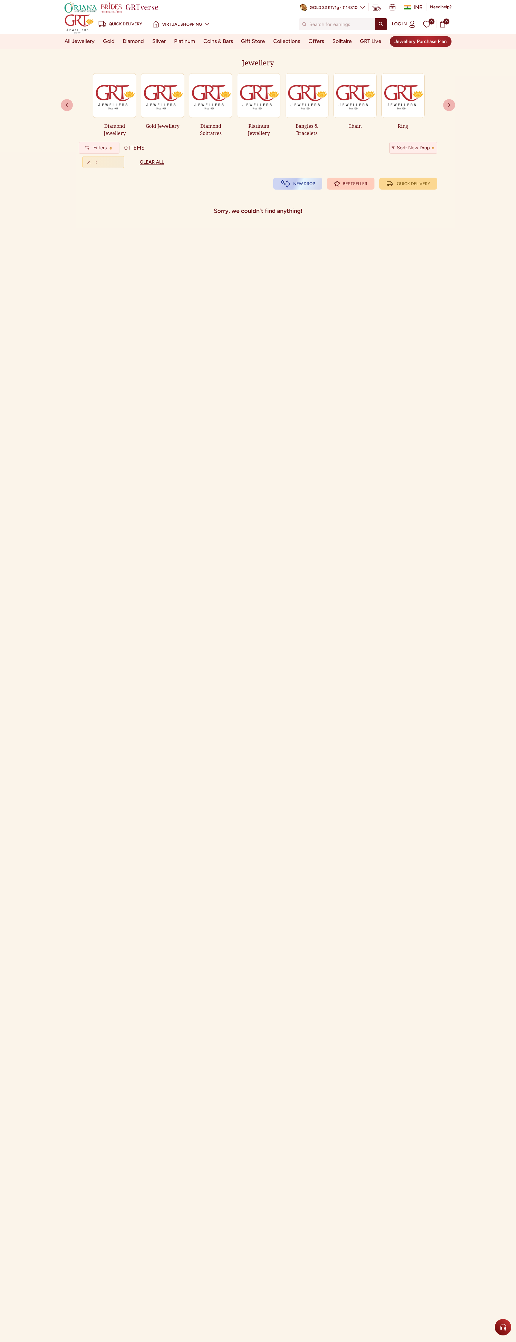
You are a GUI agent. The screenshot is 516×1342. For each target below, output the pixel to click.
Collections (286, 41)
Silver (159, 41)
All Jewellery (79, 41)
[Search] (381, 24)
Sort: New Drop (413, 147)
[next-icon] (67, 105)
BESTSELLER (355, 183)
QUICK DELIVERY (413, 183)
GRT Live (370, 41)
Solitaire (342, 41)
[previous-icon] (449, 105)
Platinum (184, 41)
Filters (100, 147)
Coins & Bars (218, 41)
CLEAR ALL (152, 162)
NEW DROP (304, 183)
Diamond (133, 41)
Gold (109, 41)
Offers (316, 41)
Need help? (441, 7)
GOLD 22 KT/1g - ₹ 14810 (333, 7)
